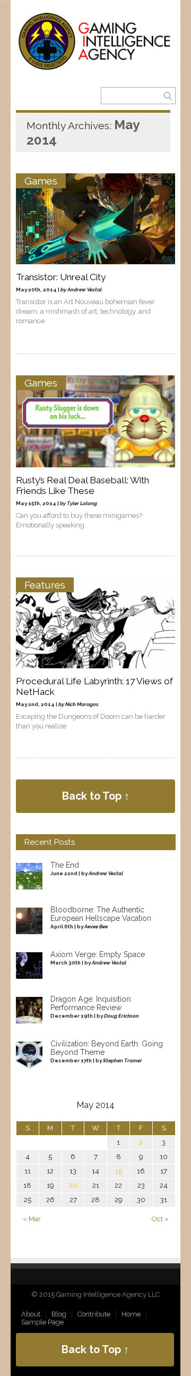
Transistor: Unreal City (61, 277)
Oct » (160, 1219)
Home (131, 1314)
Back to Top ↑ (95, 796)
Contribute (93, 1314)
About (30, 1314)
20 (73, 1185)
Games (40, 181)
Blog (58, 1314)
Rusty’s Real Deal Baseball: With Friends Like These (82, 485)
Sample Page (42, 1322)
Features (44, 585)
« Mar (32, 1219)
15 (118, 1171)
